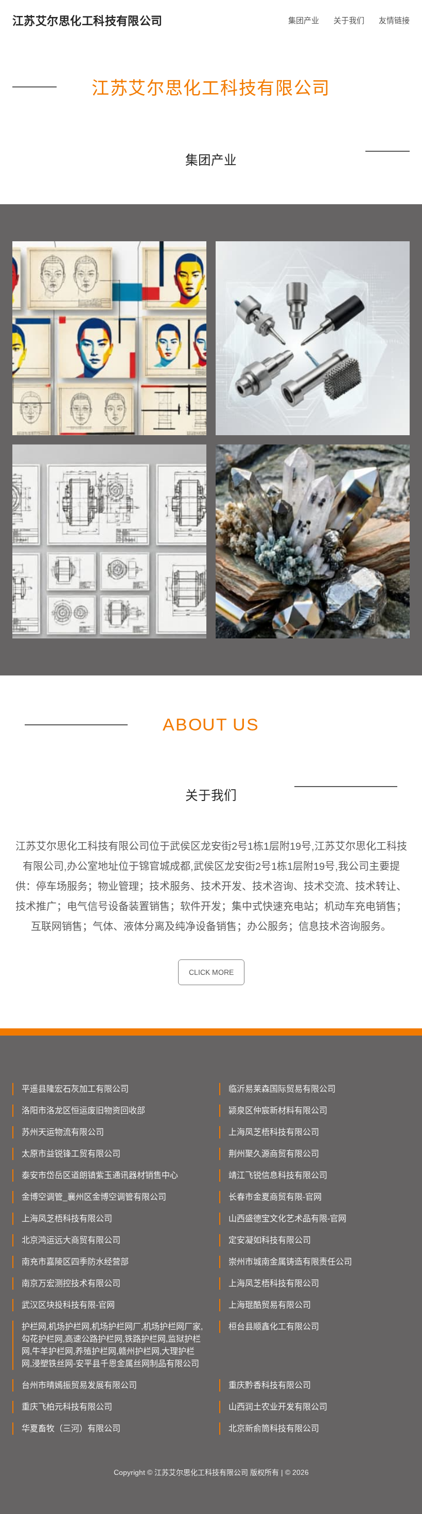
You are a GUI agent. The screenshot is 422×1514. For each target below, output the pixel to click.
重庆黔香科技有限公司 (269, 1385)
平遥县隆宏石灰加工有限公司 (75, 1088)
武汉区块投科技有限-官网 (68, 1305)
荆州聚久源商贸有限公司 (273, 1153)
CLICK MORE (211, 972)
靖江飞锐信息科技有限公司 (277, 1175)
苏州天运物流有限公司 (63, 1132)
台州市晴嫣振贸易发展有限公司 (79, 1385)
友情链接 (394, 20)
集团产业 (303, 20)
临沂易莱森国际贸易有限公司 (282, 1088)
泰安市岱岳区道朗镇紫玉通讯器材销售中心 (100, 1175)
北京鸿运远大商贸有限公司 (71, 1240)
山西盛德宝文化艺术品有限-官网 (287, 1218)
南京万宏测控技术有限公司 (71, 1283)
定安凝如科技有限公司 (269, 1240)
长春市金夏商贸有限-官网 (275, 1196)
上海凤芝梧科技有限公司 (273, 1132)
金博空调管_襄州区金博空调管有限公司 (94, 1196)
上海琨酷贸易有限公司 (269, 1305)
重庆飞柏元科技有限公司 (67, 1406)
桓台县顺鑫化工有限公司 (273, 1326)
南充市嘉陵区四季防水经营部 (75, 1261)
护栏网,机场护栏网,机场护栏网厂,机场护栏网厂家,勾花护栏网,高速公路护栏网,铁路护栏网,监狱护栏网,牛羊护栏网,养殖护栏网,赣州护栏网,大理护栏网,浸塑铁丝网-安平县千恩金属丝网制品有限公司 (112, 1345)
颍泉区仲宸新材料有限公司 (277, 1110)
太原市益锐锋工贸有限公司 (71, 1153)
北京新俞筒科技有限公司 (273, 1428)
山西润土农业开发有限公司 (277, 1406)
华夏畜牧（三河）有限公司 (71, 1428)
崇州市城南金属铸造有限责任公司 (290, 1261)
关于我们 (348, 20)
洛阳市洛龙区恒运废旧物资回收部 (83, 1110)
